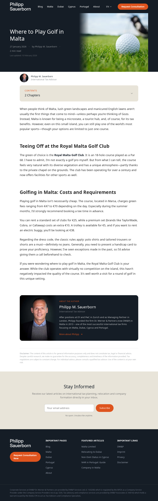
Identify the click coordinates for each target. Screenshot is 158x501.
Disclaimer (122, 462)
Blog (40, 6)
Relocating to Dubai (91, 451)
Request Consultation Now (25, 457)
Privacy (121, 457)
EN (107, 6)
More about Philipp (69, 334)
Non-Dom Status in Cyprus (95, 457)
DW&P (120, 446)
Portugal (84, 6)
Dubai (60, 6)
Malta (50, 6)
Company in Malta (90, 467)
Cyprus (71, 6)
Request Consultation (132, 6)
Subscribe (105, 408)
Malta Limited (88, 446)
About (96, 6)
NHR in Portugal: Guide (93, 462)
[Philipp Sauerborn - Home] (20, 6)
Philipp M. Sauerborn (42, 76)
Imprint (121, 451)
